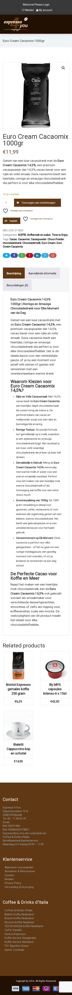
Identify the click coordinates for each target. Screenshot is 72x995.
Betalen (9, 879)
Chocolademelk (32, 242)
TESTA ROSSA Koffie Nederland (24, 926)
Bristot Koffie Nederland (19, 918)
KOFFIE (22, 234)
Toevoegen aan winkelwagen (38, 202)
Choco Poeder (56, 239)
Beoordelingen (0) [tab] (17, 285)
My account (45, 10)
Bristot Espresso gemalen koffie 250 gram (18, 689)
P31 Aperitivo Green (17, 945)
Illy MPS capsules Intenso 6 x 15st (55, 689)
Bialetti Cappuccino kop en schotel (18, 749)
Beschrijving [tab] (14, 273)
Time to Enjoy (60, 234)
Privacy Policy (13, 883)
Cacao (13, 239)
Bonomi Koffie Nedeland (19, 922)
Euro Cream (49, 242)
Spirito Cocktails (14, 949)
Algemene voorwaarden (19, 867)
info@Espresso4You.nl (23, 822)
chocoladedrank (12, 242)
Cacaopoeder (39, 239)
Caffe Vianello (13, 930)
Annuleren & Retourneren (20, 871)
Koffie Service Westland (19, 942)
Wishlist (29, 10)
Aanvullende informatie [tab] (42, 273)
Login (46, 4)
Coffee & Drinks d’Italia (18, 910)
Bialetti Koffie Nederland (19, 914)
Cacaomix (24, 239)
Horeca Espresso (15, 934)
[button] (63, 68)
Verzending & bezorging (19, 887)
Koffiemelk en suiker (39, 234)
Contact (9, 875)
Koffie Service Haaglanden (20, 938)
